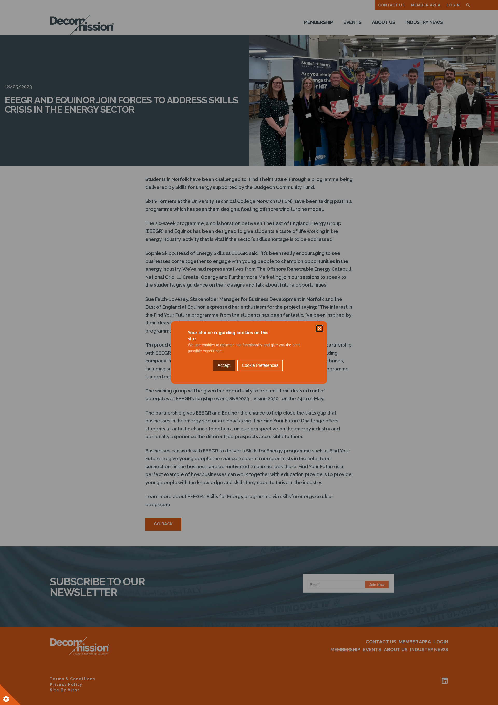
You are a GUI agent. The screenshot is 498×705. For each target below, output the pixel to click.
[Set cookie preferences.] (10, 694)
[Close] (319, 329)
